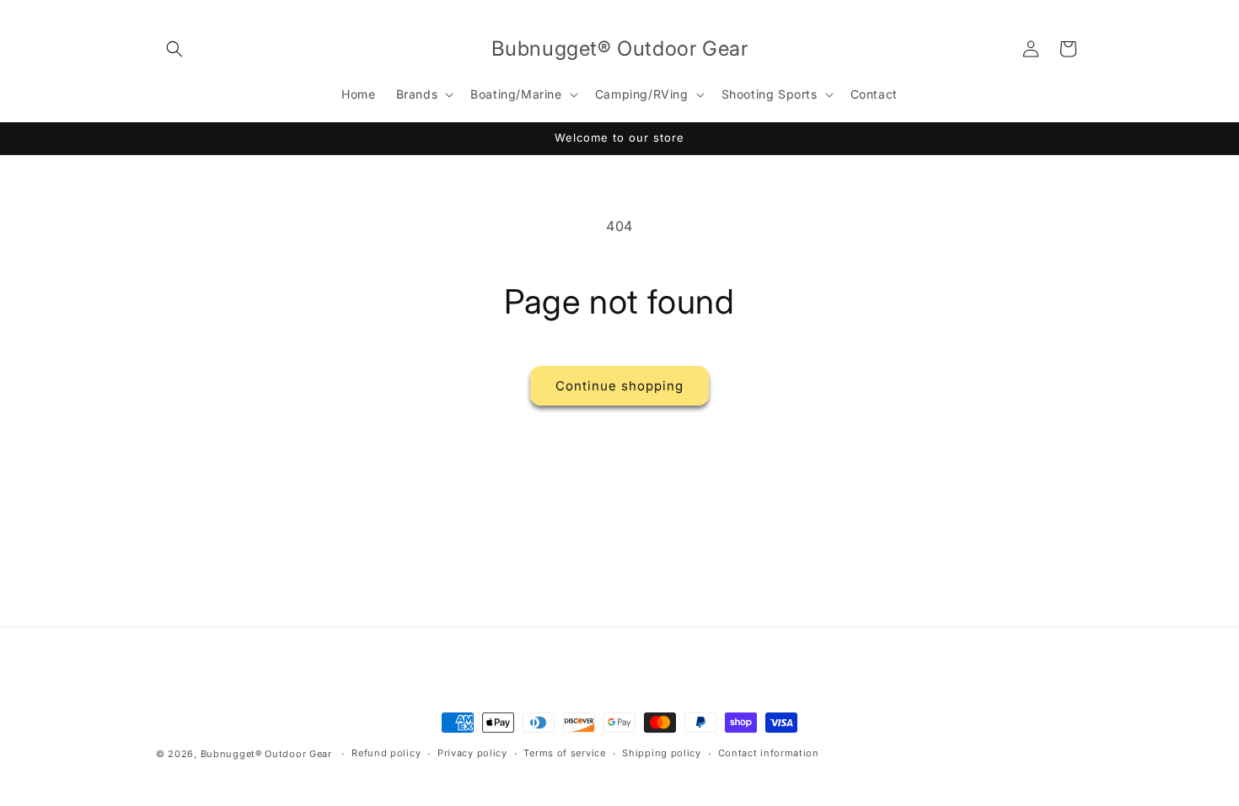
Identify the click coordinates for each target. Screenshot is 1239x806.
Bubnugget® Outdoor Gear (266, 754)
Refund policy (386, 753)
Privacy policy (472, 753)
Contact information (768, 753)
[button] (174, 48)
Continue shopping (619, 386)
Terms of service (564, 753)
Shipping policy (661, 753)
